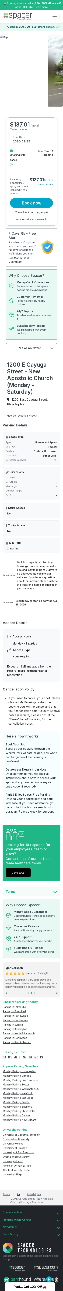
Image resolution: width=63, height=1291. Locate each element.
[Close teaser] (56, 1281)
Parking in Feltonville (14, 1006)
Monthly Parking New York (18, 1093)
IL (20, 1057)
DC (10, 1057)
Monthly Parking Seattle (16, 1102)
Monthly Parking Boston (16, 1084)
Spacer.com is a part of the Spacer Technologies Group (30, 1257)
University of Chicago (15, 1147)
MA (15, 1057)
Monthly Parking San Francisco (20, 1080)
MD (36, 1057)
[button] (11, 164)
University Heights (13, 1143)
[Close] (59, 26)
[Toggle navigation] (54, 16)
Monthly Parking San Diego (18, 1097)
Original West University (16, 1156)
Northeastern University (16, 1139)
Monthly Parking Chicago (17, 1075)
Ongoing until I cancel (18, 157)
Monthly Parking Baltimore (17, 1106)
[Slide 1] (28, 993)
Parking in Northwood (15, 1037)
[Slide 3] (34, 993)
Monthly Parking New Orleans (19, 1119)
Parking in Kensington (15, 1029)
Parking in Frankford (14, 1011)
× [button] (60, 3)
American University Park (17, 1165)
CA (4, 1057)
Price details (45, 184)
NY (24, 1057)
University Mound (13, 1161)
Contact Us (18, 872)
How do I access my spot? (22, 415)
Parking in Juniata (13, 1024)
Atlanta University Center (17, 1170)
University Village (12, 1174)
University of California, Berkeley (21, 1134)
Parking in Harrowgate (15, 1015)
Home (6, 1194)
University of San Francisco (18, 1152)
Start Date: (19, 137)
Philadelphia (34, 1194)
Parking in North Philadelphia (19, 1033)
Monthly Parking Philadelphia (19, 1111)
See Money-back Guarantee (19, 259)
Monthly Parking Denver (16, 1115)
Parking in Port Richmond (17, 1042)
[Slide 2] (31, 993)
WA (30, 1057)
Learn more (41, 6)
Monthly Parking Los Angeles (19, 1071)
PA (41, 1057)
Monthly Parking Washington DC (21, 1088)
